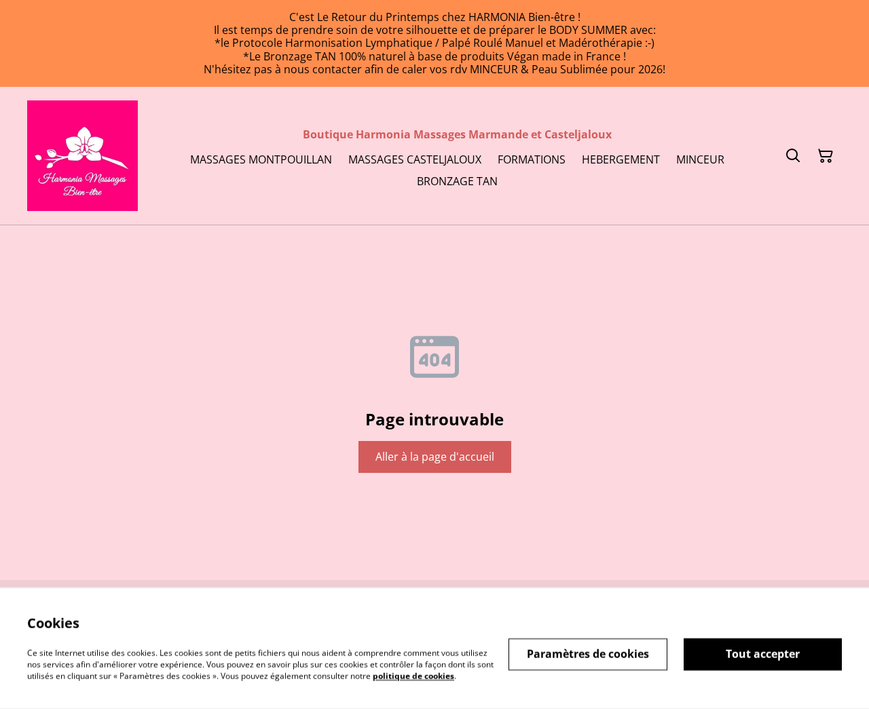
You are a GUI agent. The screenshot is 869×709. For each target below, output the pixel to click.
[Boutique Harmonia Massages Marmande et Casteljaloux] (82, 155)
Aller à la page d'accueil (434, 456)
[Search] (793, 156)
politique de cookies (413, 675)
